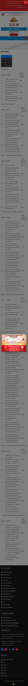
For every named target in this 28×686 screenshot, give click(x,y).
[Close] (25, 2)
